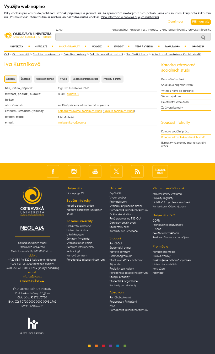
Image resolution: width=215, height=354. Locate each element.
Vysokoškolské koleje (79, 243)
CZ (57, 30)
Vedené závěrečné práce (85, 79)
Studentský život (119, 227)
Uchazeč (100, 46)
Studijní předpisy (120, 277)
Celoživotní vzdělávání (175, 102)
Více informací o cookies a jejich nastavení (130, 17)
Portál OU (116, 243)
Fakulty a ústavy (74, 54)
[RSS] (137, 171)
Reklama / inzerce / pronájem (171, 237)
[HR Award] (32, 325)
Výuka (63, 79)
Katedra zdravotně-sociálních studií (176, 54)
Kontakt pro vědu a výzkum (169, 206)
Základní (10, 79)
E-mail (163, 30)
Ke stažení (159, 268)
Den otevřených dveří (123, 223)
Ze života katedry (172, 107)
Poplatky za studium (122, 268)
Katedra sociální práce (175, 131)
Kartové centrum (77, 255)
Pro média (198, 46)
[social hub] (160, 171)
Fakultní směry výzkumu (167, 194)
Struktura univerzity (46, 54)
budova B (73, 94)
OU (6, 54)
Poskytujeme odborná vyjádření (172, 260)
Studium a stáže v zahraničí (126, 260)
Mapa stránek (120, 30)
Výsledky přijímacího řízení (126, 206)
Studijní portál (178, 30)
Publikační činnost (45, 79)
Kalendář (158, 273)
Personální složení (172, 79)
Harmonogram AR (121, 256)
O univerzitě (20, 54)
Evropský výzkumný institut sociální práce (183, 144)
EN (61, 30)
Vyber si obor (118, 197)
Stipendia (115, 264)
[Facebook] (53, 171)
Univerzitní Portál (200, 30)
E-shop (157, 229)
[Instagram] (74, 171)
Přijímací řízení (118, 202)
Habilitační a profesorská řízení (171, 202)
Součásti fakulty (72, 46)
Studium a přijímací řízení (177, 85)
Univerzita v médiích (165, 264)
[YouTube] (95, 171)
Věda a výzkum (147, 46)
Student (122, 46)
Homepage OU (76, 193)
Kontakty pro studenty (123, 285)
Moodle (153, 30)
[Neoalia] (32, 228)
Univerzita (20, 46)
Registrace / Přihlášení (123, 302)
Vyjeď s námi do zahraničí (177, 90)
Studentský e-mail (120, 247)
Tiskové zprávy (161, 256)
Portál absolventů (120, 297)
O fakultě (44, 46)
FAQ (112, 306)
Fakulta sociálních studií (106, 54)
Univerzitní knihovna (79, 226)
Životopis (25, 79)
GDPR (156, 220)
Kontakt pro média (164, 252)
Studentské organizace (124, 281)
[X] (116, 171)
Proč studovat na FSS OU (125, 218)
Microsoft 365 (138, 30)
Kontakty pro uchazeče (124, 231)
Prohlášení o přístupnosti (168, 225)
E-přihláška (116, 193)
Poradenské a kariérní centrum (86, 260)
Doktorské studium (121, 214)
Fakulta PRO (175, 46)
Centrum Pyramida (78, 239)
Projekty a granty (112, 79)
